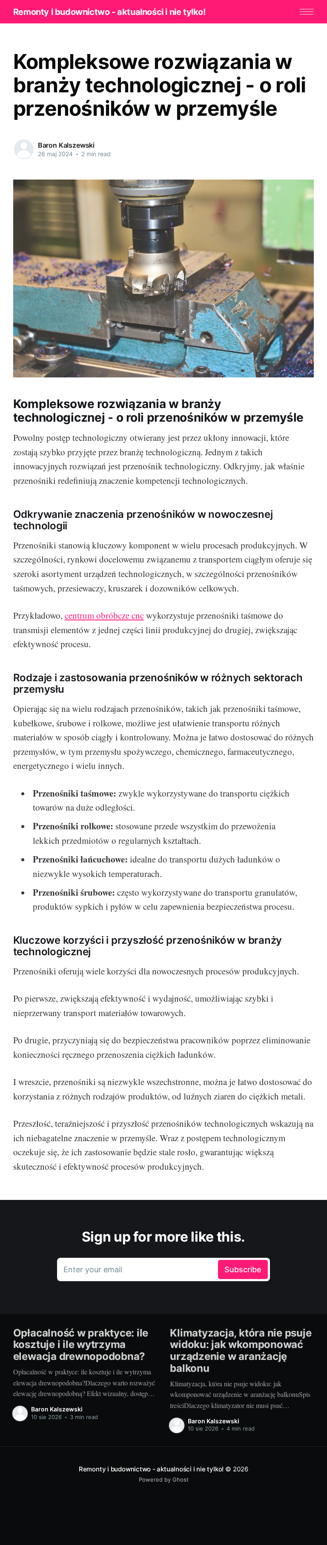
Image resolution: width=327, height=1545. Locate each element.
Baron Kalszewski (66, 145)
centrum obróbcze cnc (104, 615)
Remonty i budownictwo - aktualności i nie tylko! (109, 12)
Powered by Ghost (164, 1479)
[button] (307, 12)
